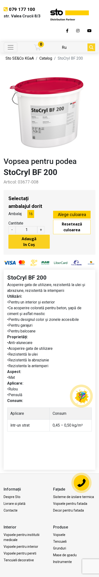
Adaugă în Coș (29, 241)
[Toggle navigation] (10, 47)
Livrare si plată (14, 504)
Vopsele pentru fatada (70, 504)
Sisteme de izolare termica (73, 497)
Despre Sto (12, 497)
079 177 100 (22, 9)
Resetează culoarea (72, 226)
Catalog (45, 58)
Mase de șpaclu (65, 555)
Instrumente (62, 562)
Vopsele (59, 535)
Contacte (11, 510)
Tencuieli (60, 541)
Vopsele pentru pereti (20, 553)
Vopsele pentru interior (21, 547)
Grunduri (59, 548)
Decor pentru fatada (68, 510)
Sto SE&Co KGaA (20, 58)
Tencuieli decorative (19, 560)
